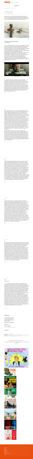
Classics (5, 454)
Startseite (5, 447)
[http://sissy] (11, 3)
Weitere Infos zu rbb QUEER (8, 322)
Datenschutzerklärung (7, 453)
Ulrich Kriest (8, 42)
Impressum (5, 452)
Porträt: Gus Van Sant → (17, 340)
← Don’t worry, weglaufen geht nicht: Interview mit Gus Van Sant (17, 342)
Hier (5, 324)
